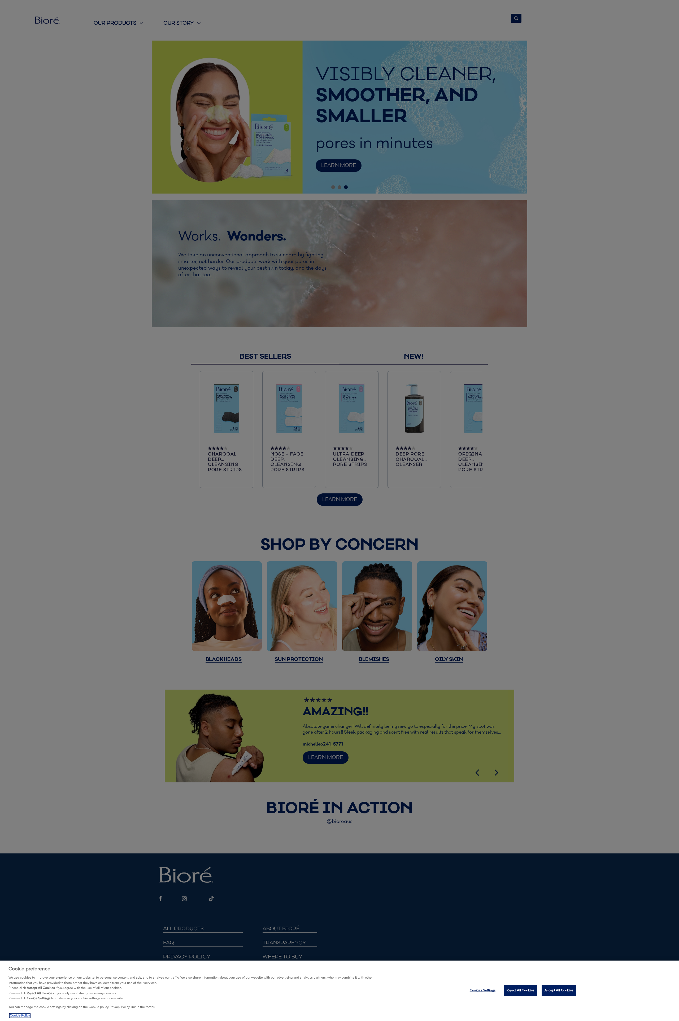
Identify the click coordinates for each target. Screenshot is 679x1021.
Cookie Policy (20, 1015)
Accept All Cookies (559, 990)
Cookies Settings (482, 990)
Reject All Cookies (520, 990)
